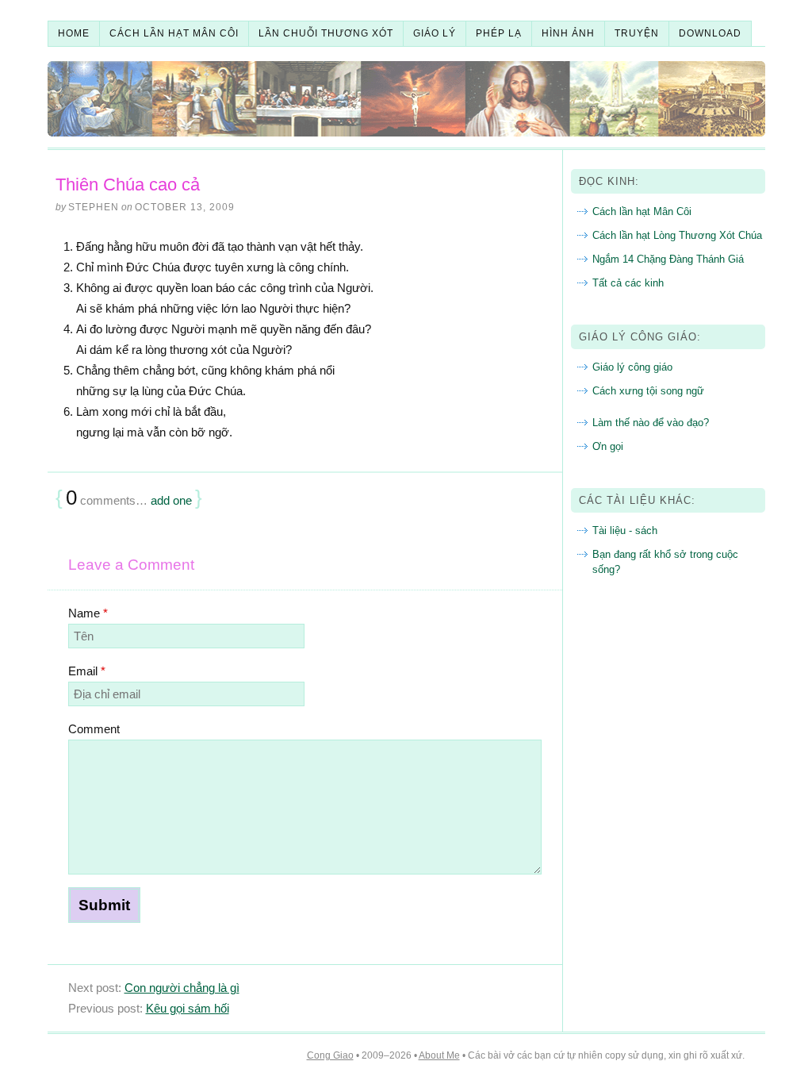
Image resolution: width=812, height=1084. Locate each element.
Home (74, 33)
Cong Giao (330, 1055)
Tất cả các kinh (628, 283)
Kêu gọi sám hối (187, 1008)
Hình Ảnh (568, 33)
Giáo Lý (434, 33)
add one (171, 500)
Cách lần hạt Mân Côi (641, 211)
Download (710, 33)
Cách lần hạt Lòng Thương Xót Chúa (677, 235)
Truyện (637, 33)
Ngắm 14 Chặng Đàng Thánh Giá (668, 259)
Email (86, 671)
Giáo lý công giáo (632, 367)
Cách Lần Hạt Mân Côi (174, 33)
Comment (94, 729)
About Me (439, 1055)
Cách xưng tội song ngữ (648, 391)
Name (88, 613)
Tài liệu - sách (624, 530)
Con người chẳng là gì (181, 987)
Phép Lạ (499, 33)
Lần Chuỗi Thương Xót (326, 33)
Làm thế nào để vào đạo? (650, 423)
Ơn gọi (607, 446)
